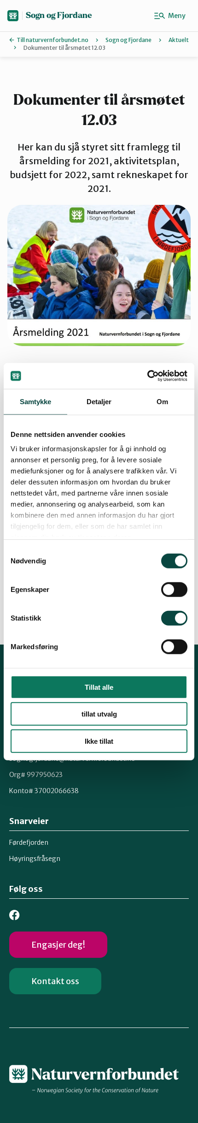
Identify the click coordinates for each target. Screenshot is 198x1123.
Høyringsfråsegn (34, 858)
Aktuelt (179, 39)
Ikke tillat (99, 741)
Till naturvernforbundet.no (52, 39)
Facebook (14, 915)
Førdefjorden (28, 842)
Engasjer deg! (58, 944)
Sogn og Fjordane (59, 15)
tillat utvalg (99, 714)
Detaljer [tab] (99, 401)
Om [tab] (162, 401)
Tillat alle (99, 687)
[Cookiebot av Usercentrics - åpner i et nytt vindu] (147, 376)
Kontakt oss (55, 981)
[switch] (174, 589)
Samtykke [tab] (36, 401)
